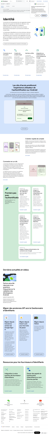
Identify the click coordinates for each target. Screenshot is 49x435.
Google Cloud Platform (28, 426)
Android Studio (39, 1)
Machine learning (11, 412)
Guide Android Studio (36, 413)
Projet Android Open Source (3, 418)
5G (9, 421)
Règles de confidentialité (11, 419)
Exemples (8, 6)
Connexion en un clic (10, 161)
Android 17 (26, 411)
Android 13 (26, 417)
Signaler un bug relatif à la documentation (44, 414)
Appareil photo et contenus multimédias (12, 417)
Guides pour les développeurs (35, 415)
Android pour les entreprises (3, 414)
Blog (1, 421)
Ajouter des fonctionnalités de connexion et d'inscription (15, 43)
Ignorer (37, 15)
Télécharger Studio (36, 419)
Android (2, 412)
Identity (8, 3)
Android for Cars (19, 416)
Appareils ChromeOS (20, 415)
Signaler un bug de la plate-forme (44, 411)
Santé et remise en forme (12, 415)
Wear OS (18, 413)
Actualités (2, 419)
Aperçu (2, 6)
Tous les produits (37, 426)
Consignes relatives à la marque (18, 430)
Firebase (22, 426)
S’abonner (37, 432)
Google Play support (44, 415)
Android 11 (26, 420)
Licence (11, 430)
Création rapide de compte (34, 139)
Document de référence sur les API (36, 417)
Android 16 (26, 412)
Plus (10, 1)
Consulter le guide (23, 209)
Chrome (17, 426)
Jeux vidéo (10, 411)
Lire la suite (24, 128)
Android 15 (26, 414)
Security (3, 3)
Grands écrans (19, 412)
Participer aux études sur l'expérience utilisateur (44, 418)
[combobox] (20, 1)
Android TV (18, 418)
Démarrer (44, 15)
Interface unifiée (29, 53)
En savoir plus (5, 75)
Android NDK (35, 420)
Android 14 (26, 415)
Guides (13, 6)
